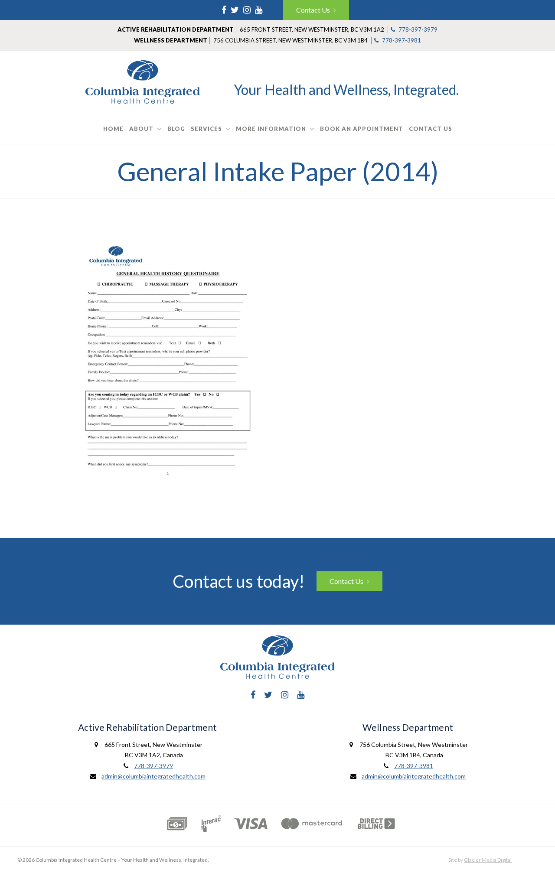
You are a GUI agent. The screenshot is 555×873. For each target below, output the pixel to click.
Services (206, 128)
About (141, 128)
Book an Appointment (361, 128)
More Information (271, 128)
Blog (176, 128)
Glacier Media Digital (488, 860)
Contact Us (313, 10)
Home (113, 128)
